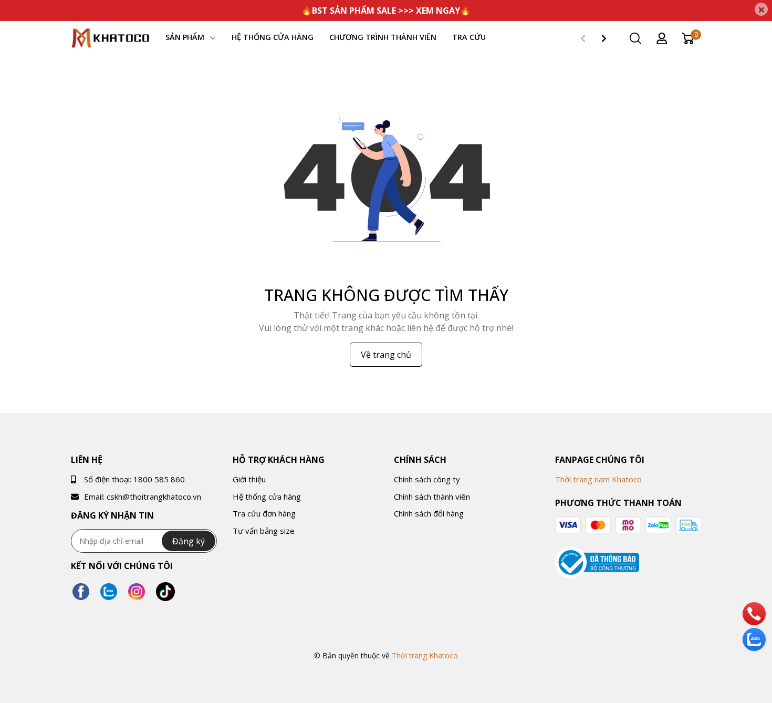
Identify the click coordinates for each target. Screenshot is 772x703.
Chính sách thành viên (432, 496)
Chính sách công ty (427, 479)
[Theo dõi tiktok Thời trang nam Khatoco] (165, 592)
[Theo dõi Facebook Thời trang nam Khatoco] (81, 592)
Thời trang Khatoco (425, 655)
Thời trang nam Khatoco (598, 479)
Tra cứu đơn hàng (264, 513)
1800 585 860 (159, 479)
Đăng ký (188, 541)
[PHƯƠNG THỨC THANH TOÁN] (628, 525)
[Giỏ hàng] (688, 38)
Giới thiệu (249, 479)
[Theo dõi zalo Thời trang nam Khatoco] (109, 592)
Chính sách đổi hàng (429, 513)
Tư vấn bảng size (264, 530)
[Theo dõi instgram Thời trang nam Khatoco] (137, 592)
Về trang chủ (386, 354)
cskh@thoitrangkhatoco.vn (154, 496)
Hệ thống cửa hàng (267, 496)
